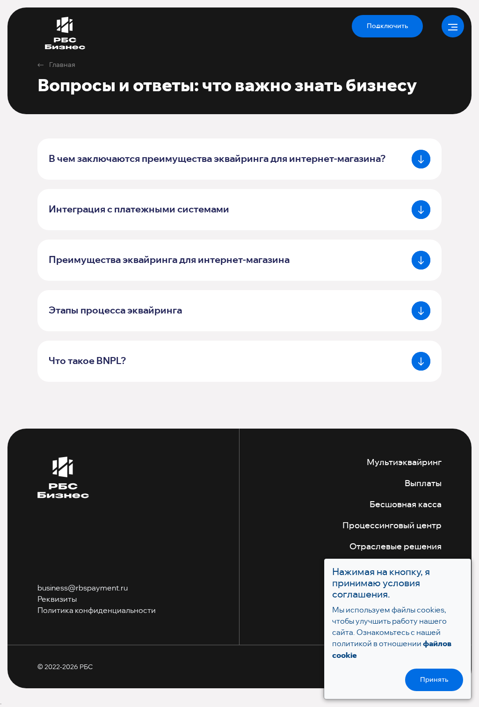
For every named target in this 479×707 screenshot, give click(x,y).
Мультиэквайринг (404, 463)
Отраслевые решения (395, 547)
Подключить (387, 26)
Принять (434, 680)
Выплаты (423, 484)
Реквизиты (57, 599)
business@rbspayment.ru (82, 587)
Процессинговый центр (392, 526)
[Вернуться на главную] (63, 478)
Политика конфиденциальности (96, 610)
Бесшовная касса (406, 505)
